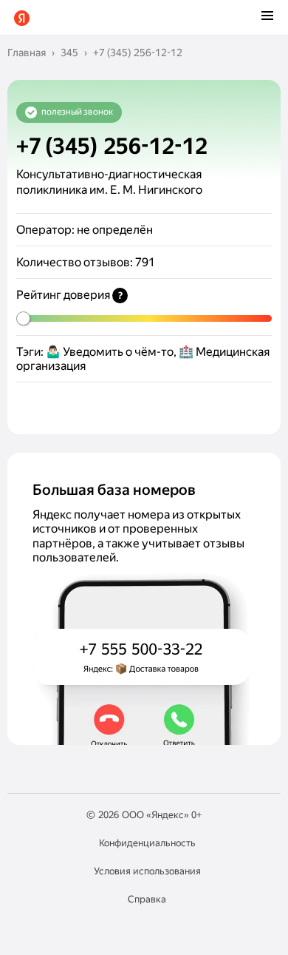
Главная (26, 52)
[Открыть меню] (267, 17)
